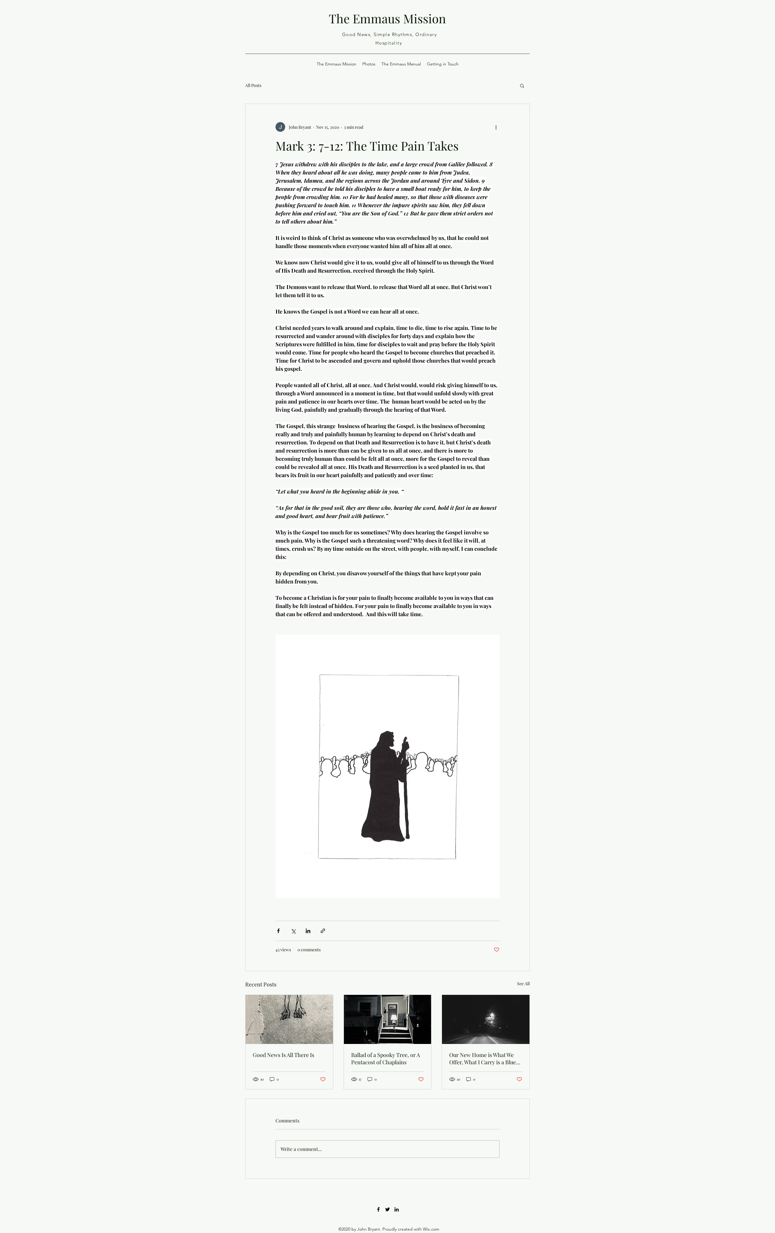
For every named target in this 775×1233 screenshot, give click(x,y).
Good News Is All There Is (283, 1055)
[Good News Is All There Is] (289, 1019)
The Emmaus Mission (387, 18)
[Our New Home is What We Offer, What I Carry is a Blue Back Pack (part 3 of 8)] (485, 1019)
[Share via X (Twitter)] (293, 931)
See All (523, 983)
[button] (522, 85)
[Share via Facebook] (278, 931)
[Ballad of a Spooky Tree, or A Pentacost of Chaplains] (387, 1019)
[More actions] (496, 127)
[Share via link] (323, 931)
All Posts (253, 85)
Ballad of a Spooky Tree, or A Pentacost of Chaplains (385, 1058)
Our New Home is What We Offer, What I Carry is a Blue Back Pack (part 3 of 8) (482, 1058)
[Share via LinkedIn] (308, 931)
